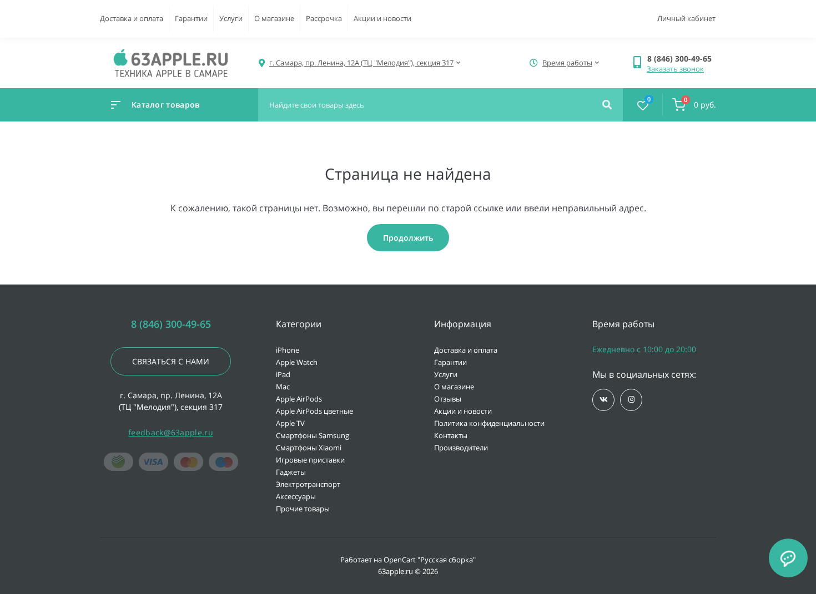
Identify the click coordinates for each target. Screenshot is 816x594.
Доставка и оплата (131, 18)
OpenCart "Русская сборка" (430, 560)
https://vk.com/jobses (603, 400)
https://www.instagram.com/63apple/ (631, 400)
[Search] (607, 104)
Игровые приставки (310, 460)
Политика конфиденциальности (489, 423)
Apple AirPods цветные (314, 411)
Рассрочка (324, 18)
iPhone (287, 350)
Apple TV (290, 423)
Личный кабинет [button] (686, 18)
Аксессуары (296, 496)
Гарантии (191, 18)
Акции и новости (382, 18)
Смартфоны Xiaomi (308, 448)
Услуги (231, 18)
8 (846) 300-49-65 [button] (171, 324)
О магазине (274, 18)
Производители (461, 448)
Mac (283, 387)
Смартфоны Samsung (312, 435)
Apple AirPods (299, 399)
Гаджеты (291, 472)
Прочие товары (303, 509)
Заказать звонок (675, 68)
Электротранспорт (308, 484)
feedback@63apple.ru (170, 432)
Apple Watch (297, 362)
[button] (681, 58)
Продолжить (408, 237)
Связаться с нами (170, 361)
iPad (283, 374)
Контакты (450, 435)
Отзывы (447, 399)
